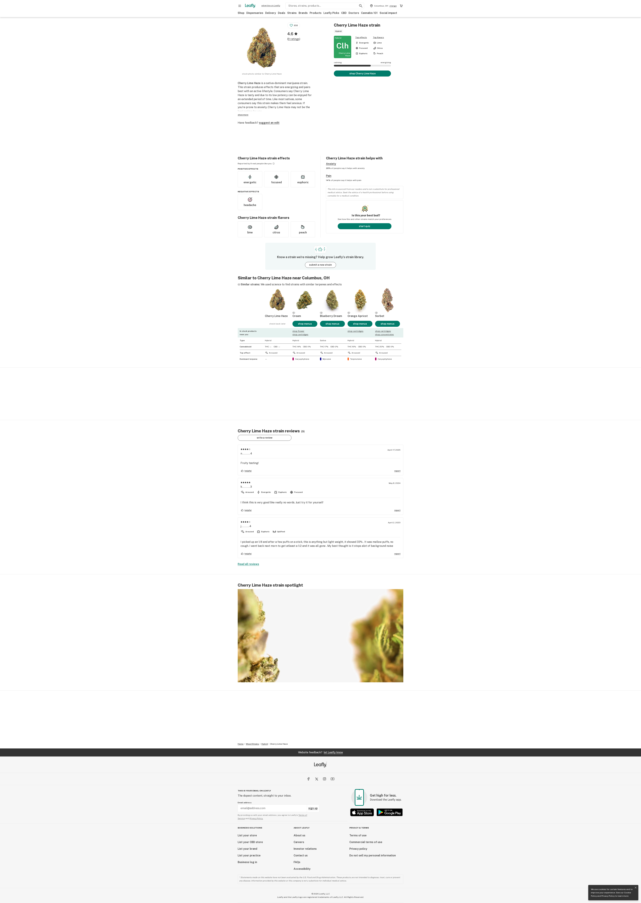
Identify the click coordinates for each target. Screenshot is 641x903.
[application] (320, 635)
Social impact (388, 13)
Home (241, 744)
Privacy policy (358, 848)
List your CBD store (250, 842)
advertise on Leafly (270, 5)
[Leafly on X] (316, 779)
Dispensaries (254, 13)
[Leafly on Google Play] (390, 812)
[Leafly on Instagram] (324, 779)
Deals (281, 13)
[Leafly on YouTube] (333, 779)
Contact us (301, 855)
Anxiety (331, 163)
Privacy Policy (608, 896)
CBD (344, 13)
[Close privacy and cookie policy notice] (635, 887)
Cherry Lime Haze (279, 744)
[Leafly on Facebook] (308, 779)
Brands (303, 13)
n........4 (246, 453)
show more (243, 115)
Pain (328, 175)
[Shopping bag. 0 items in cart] (401, 6)
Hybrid (264, 744)
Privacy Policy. (256, 818)
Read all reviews (248, 564)
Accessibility (302, 868)
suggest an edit (269, 122)
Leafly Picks (331, 13)
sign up (313, 808)
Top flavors (378, 37)
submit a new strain (320, 264)
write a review (264, 437)
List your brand (247, 848)
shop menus (305, 323)
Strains (292, 13)
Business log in (247, 862)
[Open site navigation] (240, 6)
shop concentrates (384, 334)
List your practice (249, 855)
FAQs (297, 862)
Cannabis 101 (369, 13)
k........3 (246, 486)
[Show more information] (273, 163)
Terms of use (358, 835)
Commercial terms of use (365, 842)
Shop (241, 13)
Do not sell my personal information (372, 855)
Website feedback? (320, 752)
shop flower (298, 331)
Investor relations (305, 848)
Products (316, 13)
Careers (299, 842)
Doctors (354, 13)
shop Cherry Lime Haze (362, 73)
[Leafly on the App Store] (362, 812)
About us (299, 835)
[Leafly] (250, 6)
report (397, 471)
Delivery (270, 13)
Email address (245, 802)
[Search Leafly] (360, 6)
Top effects (361, 37)
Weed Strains (252, 744)
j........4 (246, 526)
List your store (247, 835)
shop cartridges (300, 334)
